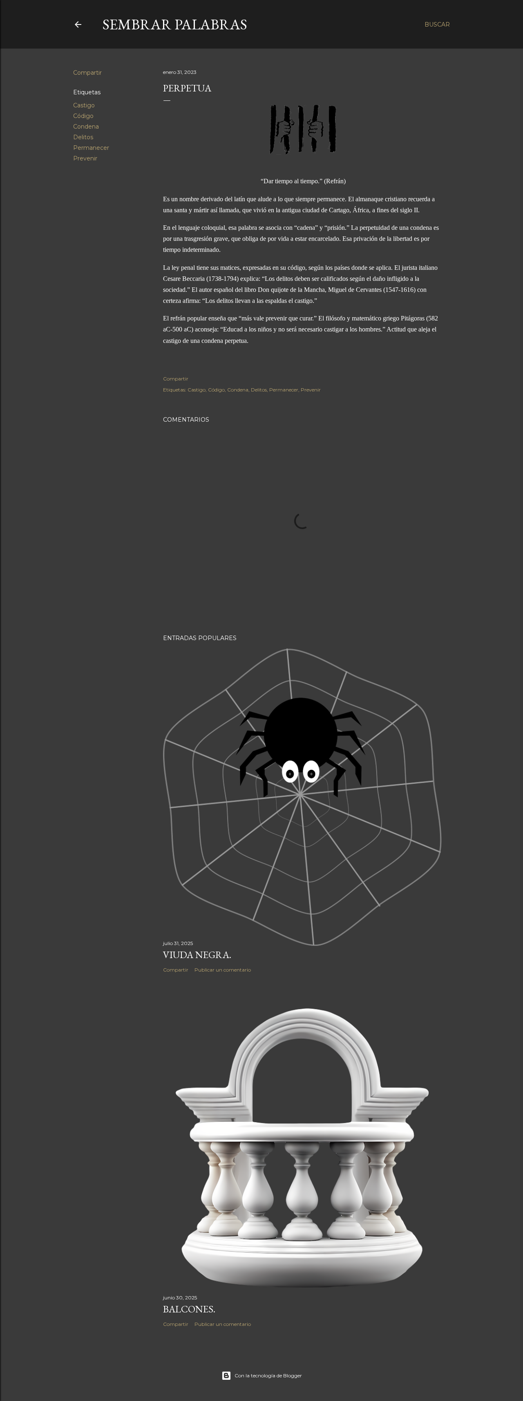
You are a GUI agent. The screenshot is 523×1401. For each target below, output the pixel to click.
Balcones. (189, 1309)
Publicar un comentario (222, 970)
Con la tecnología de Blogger (268, 1375)
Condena (86, 126)
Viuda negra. (197, 954)
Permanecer (91, 147)
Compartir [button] (87, 72)
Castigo (84, 105)
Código (83, 116)
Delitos (83, 137)
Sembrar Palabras (175, 24)
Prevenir (85, 158)
